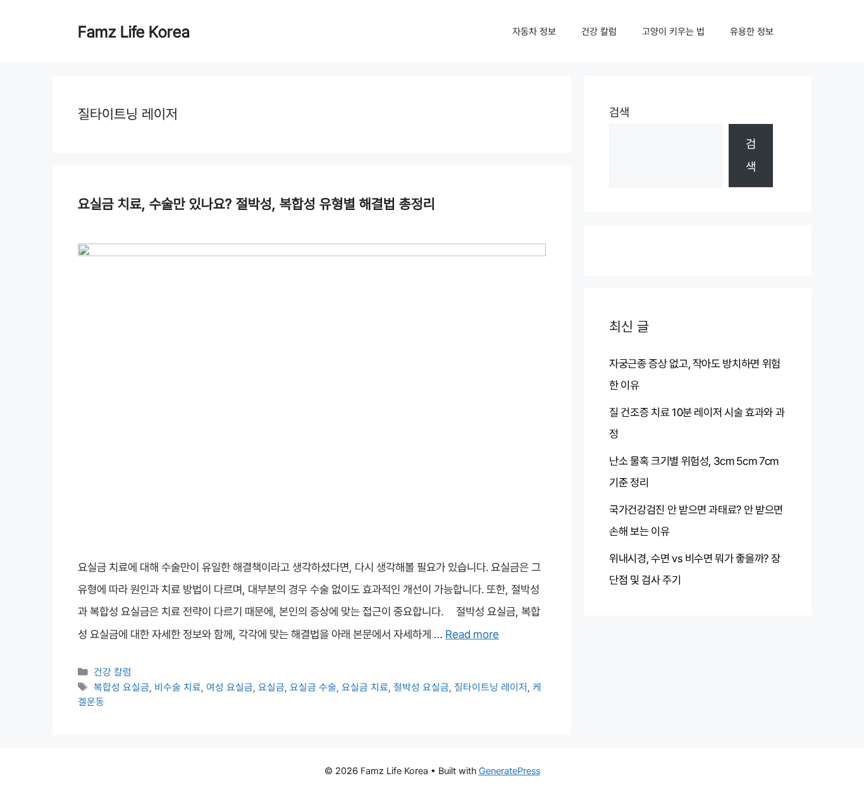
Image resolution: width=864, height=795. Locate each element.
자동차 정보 (534, 31)
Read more (472, 634)
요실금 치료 (365, 687)
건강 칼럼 (599, 31)
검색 (619, 112)
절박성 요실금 (421, 687)
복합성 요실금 (121, 687)
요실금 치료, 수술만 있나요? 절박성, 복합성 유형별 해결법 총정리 (256, 203)
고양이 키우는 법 (673, 31)
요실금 (271, 687)
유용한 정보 (752, 31)
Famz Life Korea (134, 31)
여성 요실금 (229, 687)
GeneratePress (509, 771)
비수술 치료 (177, 687)
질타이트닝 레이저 (491, 687)
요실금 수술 (313, 687)
